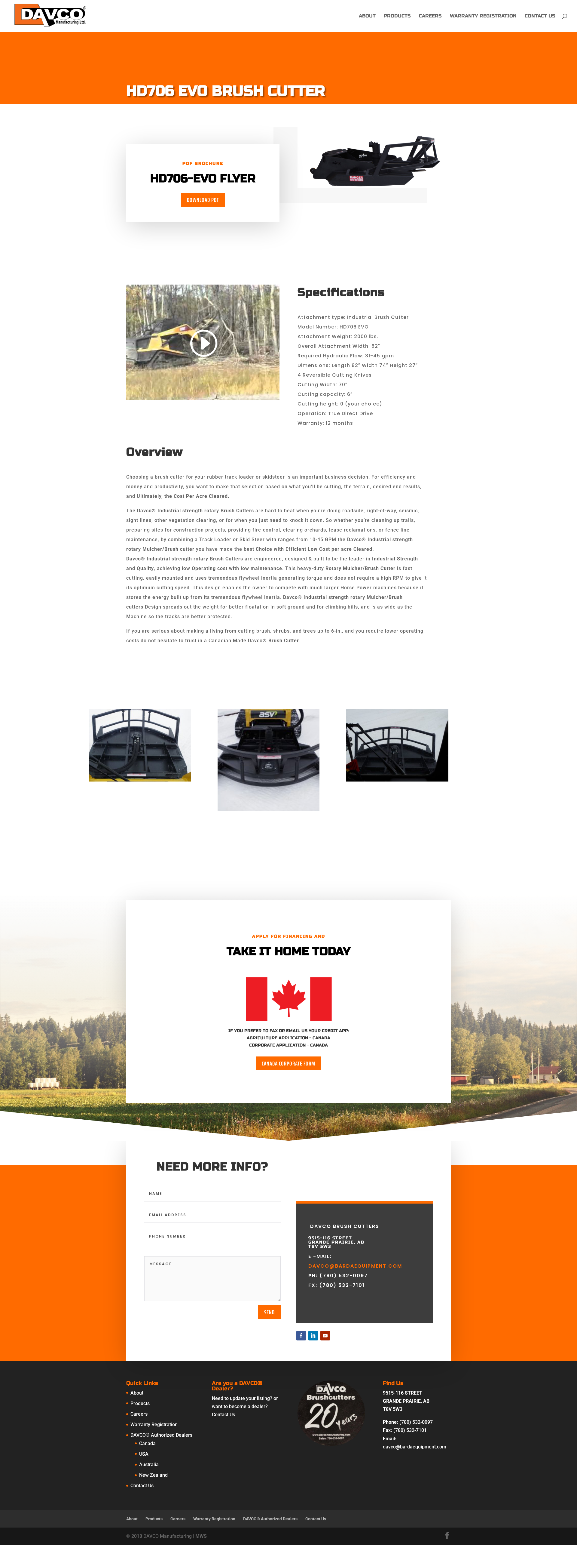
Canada (147, 1443)
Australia (149, 1464)
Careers (430, 16)
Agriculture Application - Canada (288, 1038)
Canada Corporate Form (288, 1063)
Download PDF (203, 200)
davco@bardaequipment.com (355, 1266)
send (269, 1312)
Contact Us (540, 16)
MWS (201, 1536)
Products (397, 16)
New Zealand (153, 1475)
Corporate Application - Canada (288, 1045)
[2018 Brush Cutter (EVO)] (140, 781)
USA (143, 1454)
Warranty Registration (483, 16)
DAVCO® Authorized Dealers (161, 1435)
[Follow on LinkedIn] (313, 1335)
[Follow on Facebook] (301, 1335)
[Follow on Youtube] (325, 1335)
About (367, 16)
